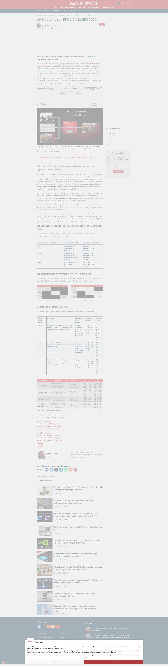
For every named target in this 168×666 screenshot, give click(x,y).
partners (36, 647)
